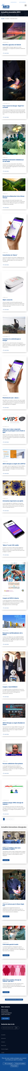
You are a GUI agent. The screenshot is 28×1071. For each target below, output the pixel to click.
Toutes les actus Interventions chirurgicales (14, 999)
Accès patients (22, 2)
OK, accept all (8, 1063)
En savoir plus (6, 860)
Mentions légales (4, 1049)
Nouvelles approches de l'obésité (12, 45)
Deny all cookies (20, 1063)
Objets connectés (7, 300)
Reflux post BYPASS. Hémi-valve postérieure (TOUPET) (12, 848)
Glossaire (3, 1041)
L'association (13, 2)
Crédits (2, 1052)
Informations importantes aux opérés (13, 501)
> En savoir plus (6, 53)
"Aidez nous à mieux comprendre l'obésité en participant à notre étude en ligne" (14, 430)
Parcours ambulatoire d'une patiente (13, 763)
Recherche (3, 1038)
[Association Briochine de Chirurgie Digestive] (5, 6)
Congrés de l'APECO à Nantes (11, 598)
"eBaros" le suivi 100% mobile (11, 545)
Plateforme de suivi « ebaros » (11, 398)
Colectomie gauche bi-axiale (10, 944)
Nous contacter (5, 1018)
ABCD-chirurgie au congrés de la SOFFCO (14, 463)
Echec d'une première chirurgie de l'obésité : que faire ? (12, 980)
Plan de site (3, 1045)
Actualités (3, 1034)
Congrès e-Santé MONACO (10, 687)
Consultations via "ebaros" (10, 255)
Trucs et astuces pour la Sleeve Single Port (13, 904)
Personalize (14, 1066)
